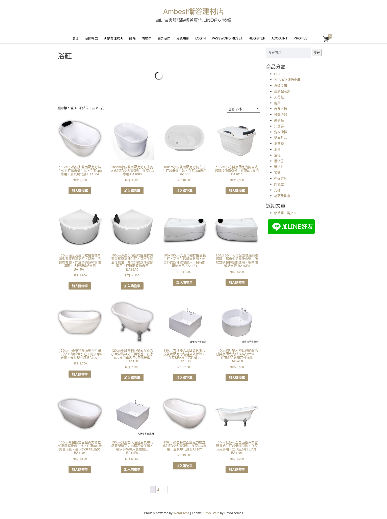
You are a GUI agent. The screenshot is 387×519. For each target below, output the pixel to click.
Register (257, 38)
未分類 (279, 120)
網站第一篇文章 (285, 213)
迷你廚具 (280, 178)
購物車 (146, 38)
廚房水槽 (280, 108)
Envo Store (211, 513)
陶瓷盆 (279, 184)
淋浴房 (279, 161)
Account (280, 38)
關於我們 (163, 38)
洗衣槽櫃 (280, 132)
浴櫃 (277, 149)
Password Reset (227, 38)
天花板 (279, 97)
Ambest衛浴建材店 (193, 11)
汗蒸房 (279, 126)
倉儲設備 (280, 85)
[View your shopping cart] (326, 40)
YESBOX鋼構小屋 (287, 79)
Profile (301, 38)
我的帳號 (91, 38)
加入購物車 (80, 190)
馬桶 (277, 190)
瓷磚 (277, 172)
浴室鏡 (279, 143)
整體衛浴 (280, 114)
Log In (200, 38)
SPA (277, 74)
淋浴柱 (279, 166)
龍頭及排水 (282, 195)
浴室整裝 (280, 137)
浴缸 (277, 155)
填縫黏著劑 (282, 91)
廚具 (277, 103)
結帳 (132, 38)
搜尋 (316, 52)
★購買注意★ (113, 38)
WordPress (181, 513)
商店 (75, 38)
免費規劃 (182, 38)
